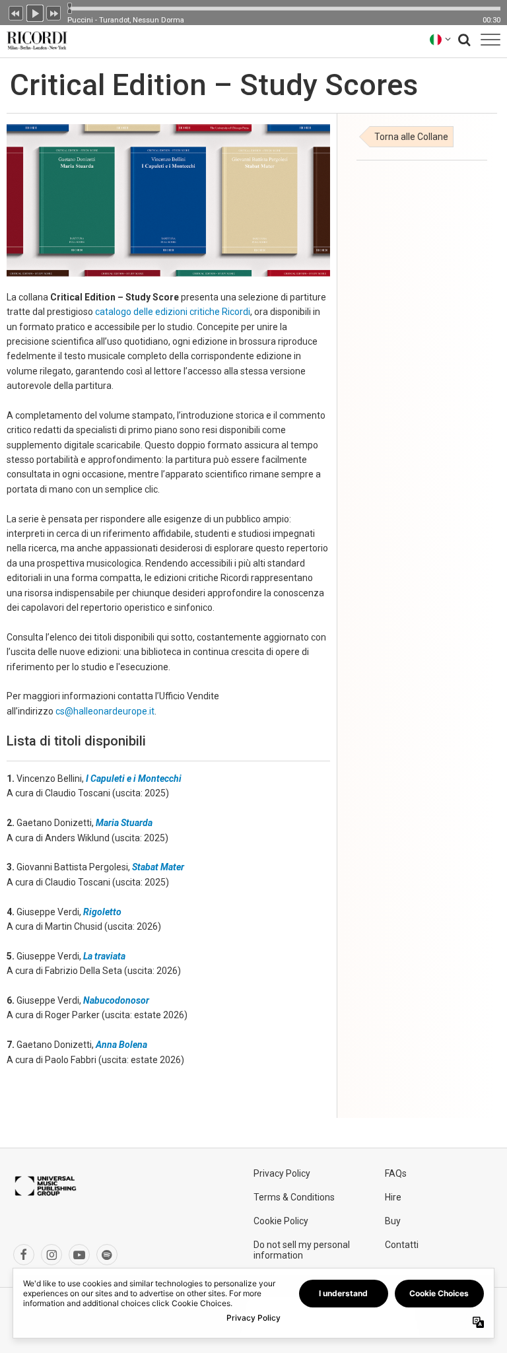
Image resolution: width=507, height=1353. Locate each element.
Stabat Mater (158, 867)
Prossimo (54, 11)
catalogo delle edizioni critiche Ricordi (172, 311)
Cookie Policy (281, 1221)
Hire (393, 1197)
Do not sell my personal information (302, 1250)
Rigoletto (102, 912)
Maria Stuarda (124, 822)
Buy (393, 1221)
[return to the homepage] (34, 39)
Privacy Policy (282, 1173)
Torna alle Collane (411, 136)
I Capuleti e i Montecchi (134, 778)
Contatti (402, 1244)
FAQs (396, 1173)
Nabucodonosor (116, 1000)
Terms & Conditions (294, 1197)
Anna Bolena (121, 1044)
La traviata (104, 956)
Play (35, 11)
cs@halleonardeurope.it (104, 711)
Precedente (16, 11)
